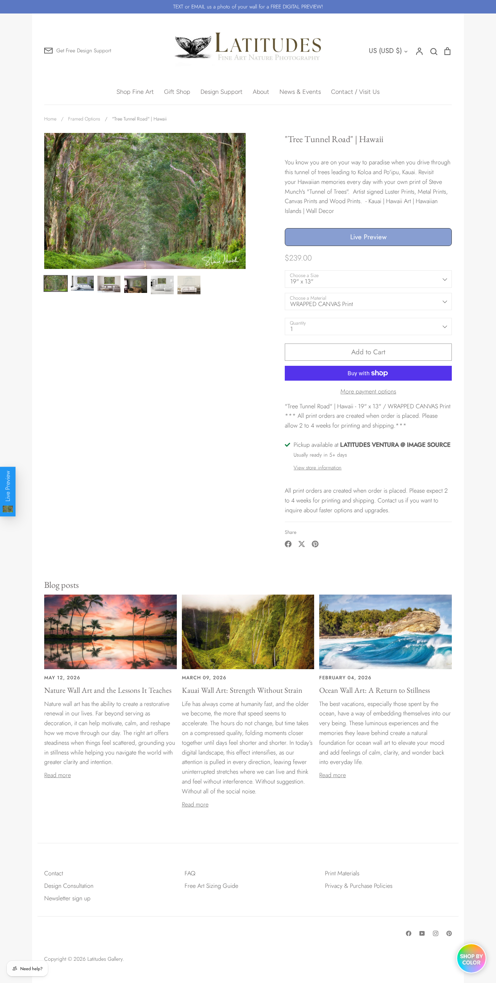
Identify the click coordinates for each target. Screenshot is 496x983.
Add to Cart (368, 352)
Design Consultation (68, 885)
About (261, 91)
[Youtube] (422, 933)
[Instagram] (435, 933)
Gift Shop (177, 91)
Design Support (221, 91)
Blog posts (61, 585)
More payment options (368, 391)
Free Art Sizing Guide (211, 885)
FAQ (190, 873)
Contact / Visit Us (355, 91)
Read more (57, 775)
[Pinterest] (449, 933)
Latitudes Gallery (104, 959)
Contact (53, 873)
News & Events (300, 91)
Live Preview (368, 237)
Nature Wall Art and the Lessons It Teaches (107, 690)
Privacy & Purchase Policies (358, 885)
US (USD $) (385, 51)
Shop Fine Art (135, 91)
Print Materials (342, 873)
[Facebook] (408, 933)
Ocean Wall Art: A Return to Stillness (374, 690)
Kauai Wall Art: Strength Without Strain (242, 690)
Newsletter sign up (67, 898)
